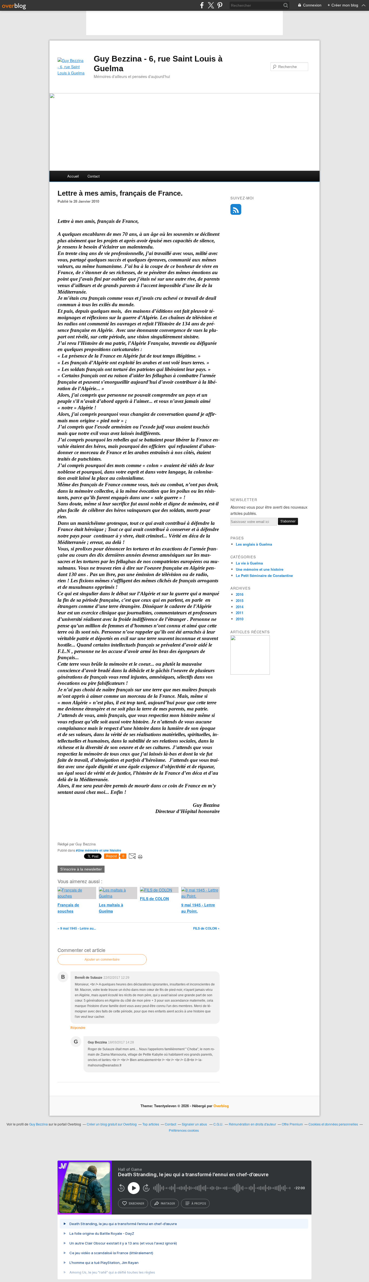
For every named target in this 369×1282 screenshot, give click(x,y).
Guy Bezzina (38, 1124)
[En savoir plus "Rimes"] (250, 673)
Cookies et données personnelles (333, 1124)
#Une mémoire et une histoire (98, 850)
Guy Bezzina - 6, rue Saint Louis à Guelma (158, 63)
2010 (239, 618)
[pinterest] (219, 5)
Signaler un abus (195, 1124)
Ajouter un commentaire (102, 959)
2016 (239, 594)
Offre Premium (292, 1124)
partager (168, 1203)
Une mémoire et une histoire (259, 569)
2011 (239, 612)
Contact (94, 176)
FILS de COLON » (206, 928)
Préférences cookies (184, 1130)
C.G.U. (218, 1124)
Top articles (150, 1124)
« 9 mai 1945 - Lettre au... (77, 928)
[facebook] (202, 5)
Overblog (221, 1105)
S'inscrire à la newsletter (81, 869)
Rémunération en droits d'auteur (252, 1124)
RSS (235, 209)
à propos (199, 1203)
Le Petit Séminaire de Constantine (264, 575)
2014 (239, 606)
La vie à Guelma (249, 563)
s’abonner (136, 1203)
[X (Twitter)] (210, 5)
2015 (239, 600)
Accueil (73, 176)
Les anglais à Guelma (254, 544)
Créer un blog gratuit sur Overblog (112, 1124)
